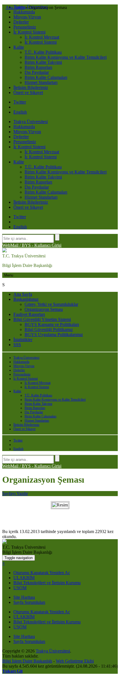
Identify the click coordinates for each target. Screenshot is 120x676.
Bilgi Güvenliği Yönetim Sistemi (42, 319)
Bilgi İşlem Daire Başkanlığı (27, 661)
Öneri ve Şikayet (28, 92)
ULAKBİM (24, 577)
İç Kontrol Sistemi (29, 32)
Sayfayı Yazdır (15, 493)
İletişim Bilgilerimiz (30, 87)
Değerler (21, 22)
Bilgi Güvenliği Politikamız (49, 329)
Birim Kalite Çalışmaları (46, 77)
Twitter (19, 102)
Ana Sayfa (22, 294)
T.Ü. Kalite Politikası (43, 52)
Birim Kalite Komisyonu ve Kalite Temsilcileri (66, 57)
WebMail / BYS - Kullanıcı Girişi (31, 245)
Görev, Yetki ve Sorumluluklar (51, 304)
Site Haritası (24, 597)
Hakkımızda (24, 12)
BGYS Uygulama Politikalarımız (54, 334)
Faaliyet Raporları (29, 314)
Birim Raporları (38, 67)
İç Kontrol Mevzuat (42, 37)
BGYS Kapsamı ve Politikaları (52, 324)
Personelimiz (24, 27)
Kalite (18, 47)
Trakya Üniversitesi (30, 121)
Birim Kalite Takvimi (43, 62)
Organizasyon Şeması (44, 309)
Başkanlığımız (26, 299)
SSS (17, 344)
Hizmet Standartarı (41, 82)
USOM (20, 587)
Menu (8, 275)
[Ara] (57, 237)
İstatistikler (22, 339)
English (20, 112)
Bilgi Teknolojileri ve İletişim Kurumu (47, 582)
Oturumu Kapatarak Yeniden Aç (41, 572)
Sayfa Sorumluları (29, 602)
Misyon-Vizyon (27, 17)
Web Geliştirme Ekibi (75, 661)
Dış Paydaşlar (37, 72)
